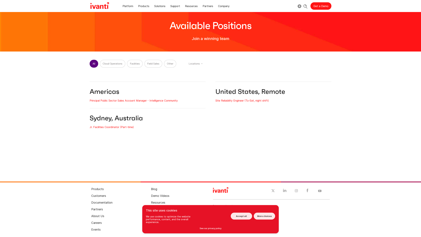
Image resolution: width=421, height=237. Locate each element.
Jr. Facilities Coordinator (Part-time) (112, 127)
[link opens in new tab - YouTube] (320, 191)
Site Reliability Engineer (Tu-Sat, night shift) (242, 100)
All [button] (94, 63)
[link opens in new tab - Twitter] (273, 191)
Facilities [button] (135, 63)
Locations (194, 63)
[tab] (128, 6)
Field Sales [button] (153, 63)
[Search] (305, 6)
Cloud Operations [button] (112, 63)
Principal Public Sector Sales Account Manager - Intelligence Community (134, 100)
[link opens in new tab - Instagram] (296, 191)
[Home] (100, 6)
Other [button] (170, 63)
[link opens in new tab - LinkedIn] (284, 191)
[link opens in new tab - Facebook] (307, 191)
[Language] (299, 6)
